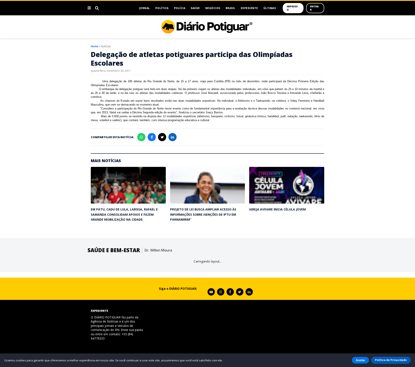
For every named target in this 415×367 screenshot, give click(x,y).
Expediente (249, 8)
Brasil (230, 8)
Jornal (144, 8)
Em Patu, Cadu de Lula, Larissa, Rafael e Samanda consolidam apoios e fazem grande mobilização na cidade (124, 214)
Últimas (269, 8)
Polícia (179, 8)
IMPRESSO (292, 8)
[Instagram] (220, 292)
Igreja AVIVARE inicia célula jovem (277, 209)
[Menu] (89, 8)
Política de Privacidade (391, 360)
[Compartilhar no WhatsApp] (141, 137)
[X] (239, 292)
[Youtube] (211, 292)
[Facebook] (230, 292)
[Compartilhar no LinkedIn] (172, 137)
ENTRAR (314, 8)
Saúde (195, 8)
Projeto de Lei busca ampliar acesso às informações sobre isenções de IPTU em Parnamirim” (203, 214)
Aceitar (360, 360)
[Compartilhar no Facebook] (152, 137)
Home (94, 46)
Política (162, 8)
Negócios (212, 8)
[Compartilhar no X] (162, 137)
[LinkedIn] (249, 292)
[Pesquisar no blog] (97, 8)
